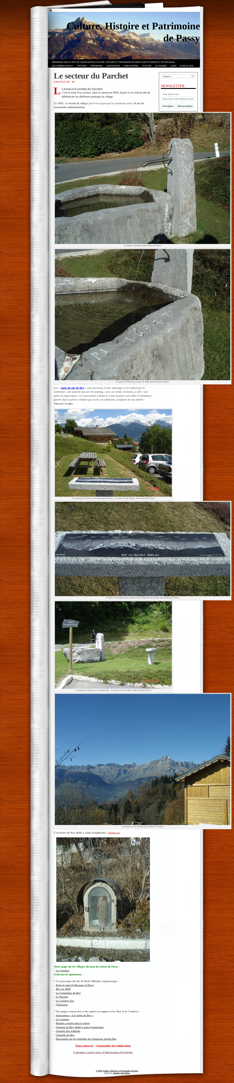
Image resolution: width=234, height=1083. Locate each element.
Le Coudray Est (65, 1000)
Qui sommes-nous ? (62, 66)
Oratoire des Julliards (68, 1031)
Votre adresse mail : (171, 94)
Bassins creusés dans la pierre (73, 1023)
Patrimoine (96, 66)
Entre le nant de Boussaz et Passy (75, 985)
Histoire (82, 66)
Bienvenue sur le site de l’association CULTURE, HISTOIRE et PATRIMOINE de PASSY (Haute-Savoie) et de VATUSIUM (113, 62)
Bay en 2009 (63, 988)
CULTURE (146, 66)
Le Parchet (62, 996)
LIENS (173, 66)
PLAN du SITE (187, 66)
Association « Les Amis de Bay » (75, 1015)
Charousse (62, 1004)
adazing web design (121, 1073)
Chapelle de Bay (65, 1035)
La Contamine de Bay (68, 992)
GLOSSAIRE (161, 66)
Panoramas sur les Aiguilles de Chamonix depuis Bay (86, 1038)
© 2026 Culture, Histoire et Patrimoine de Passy (117, 1071)
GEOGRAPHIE (113, 66)
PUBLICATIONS (131, 66)
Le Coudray (62, 970)
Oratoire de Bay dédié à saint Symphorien (80, 1027)
